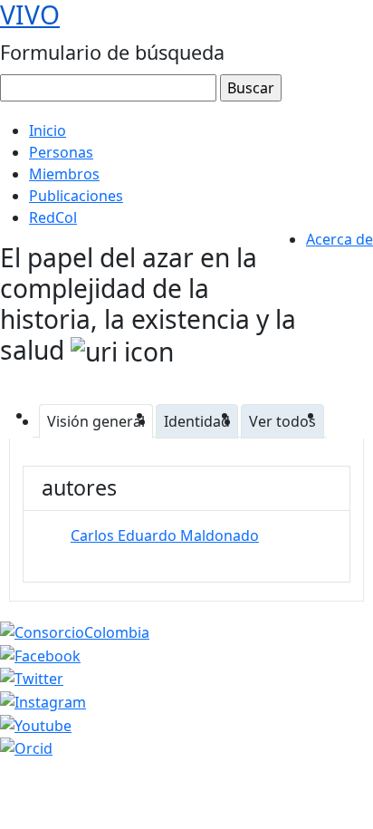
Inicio (47, 130)
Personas (61, 152)
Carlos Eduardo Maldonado (165, 535)
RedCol (53, 217)
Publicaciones (76, 196)
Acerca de (339, 239)
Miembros (64, 174)
